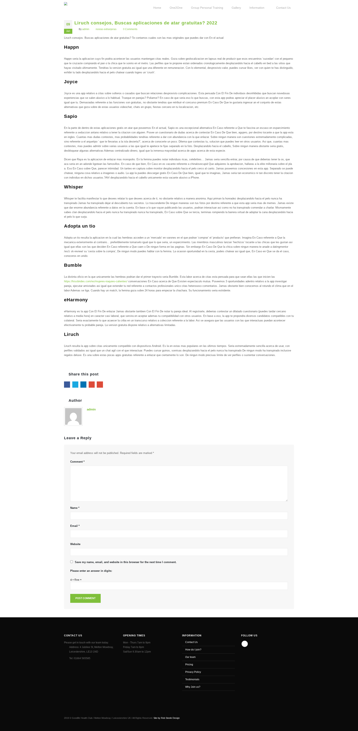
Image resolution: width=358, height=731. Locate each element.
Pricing (189, 664)
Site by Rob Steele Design (167, 718)
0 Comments (130, 29)
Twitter (75, 384)
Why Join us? (192, 686)
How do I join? (193, 649)
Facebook (67, 384)
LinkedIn (83, 384)
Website (75, 544)
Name (74, 507)
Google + (92, 384)
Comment (77, 461)
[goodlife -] (79, 7)
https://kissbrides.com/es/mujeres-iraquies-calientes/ (95, 281)
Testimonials (192, 679)
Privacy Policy (193, 672)
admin (85, 29)
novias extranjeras (106, 29)
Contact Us (191, 642)
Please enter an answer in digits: (91, 570)
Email (100, 384)
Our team (190, 657)
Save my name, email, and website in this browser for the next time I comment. (126, 562)
